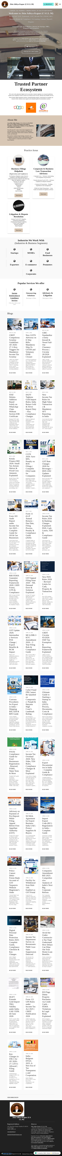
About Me (12, 119)
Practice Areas (31, 150)
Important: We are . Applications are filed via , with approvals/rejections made (31, 34)
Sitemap (24, 1153)
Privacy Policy (29, 1153)
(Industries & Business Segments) (31, 241)
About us (34, 1124)
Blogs (10, 313)
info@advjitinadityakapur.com (14, 1134)
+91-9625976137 (11, 1131)
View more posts (12, 1097)
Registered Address (13, 1124)
